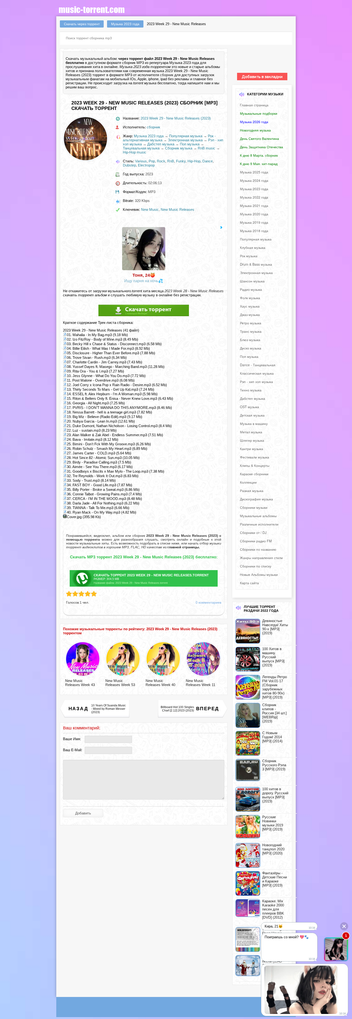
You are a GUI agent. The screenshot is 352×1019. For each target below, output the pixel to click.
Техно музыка (250, 390)
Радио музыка (251, 289)
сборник (166, 75)
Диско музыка (250, 348)
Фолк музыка (250, 297)
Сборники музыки (253, 507)
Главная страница (254, 105)
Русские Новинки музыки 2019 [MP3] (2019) (272, 823)
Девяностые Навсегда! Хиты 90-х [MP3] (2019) (275, 627)
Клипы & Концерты (254, 465)
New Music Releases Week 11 (200, 683)
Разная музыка (251, 490)
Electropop (146, 165)
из (181, 547)
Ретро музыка (250, 323)
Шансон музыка (252, 281)
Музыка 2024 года (254, 180)
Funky (181, 161)
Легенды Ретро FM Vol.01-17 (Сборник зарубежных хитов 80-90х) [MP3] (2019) (274, 687)
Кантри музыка (251, 448)
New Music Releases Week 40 (160, 683)
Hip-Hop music (134, 152)
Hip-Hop (193, 161)
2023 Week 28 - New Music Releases (194, 291)
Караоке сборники (254, 473)
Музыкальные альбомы (258, 515)
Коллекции (248, 482)
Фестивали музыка (254, 457)
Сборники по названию (258, 549)
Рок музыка (248, 255)
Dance (207, 161)
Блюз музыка (250, 339)
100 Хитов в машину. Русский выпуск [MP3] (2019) (273, 657)
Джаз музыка (250, 314)
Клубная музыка (252, 247)
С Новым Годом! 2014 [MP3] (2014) (272, 737)
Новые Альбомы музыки (259, 574)
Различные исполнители (259, 524)
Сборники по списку (255, 566)
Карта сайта (249, 582)
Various (141, 161)
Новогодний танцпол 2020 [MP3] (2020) (273, 849)
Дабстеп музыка (160, 144)
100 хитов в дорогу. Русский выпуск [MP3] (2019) (275, 795)
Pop (152, 161)
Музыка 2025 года (254, 172)
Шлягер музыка (252, 440)
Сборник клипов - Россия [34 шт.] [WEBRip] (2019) (274, 713)
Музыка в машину (254, 423)
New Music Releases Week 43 (80, 683)
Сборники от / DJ (253, 532)
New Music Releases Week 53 (120, 683)
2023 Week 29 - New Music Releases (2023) (176, 118)
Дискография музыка (256, 499)
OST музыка (249, 406)
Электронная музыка (185, 140)
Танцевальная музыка (141, 148)
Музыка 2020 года (254, 214)
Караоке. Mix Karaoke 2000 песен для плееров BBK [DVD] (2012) (273, 909)
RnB (170, 161)
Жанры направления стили (261, 557)
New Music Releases (177, 209)
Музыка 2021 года (254, 205)
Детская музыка (252, 415)
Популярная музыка (185, 136)
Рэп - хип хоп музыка (256, 381)
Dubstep (129, 165)
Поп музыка (189, 144)
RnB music (206, 148)
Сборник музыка (178, 148)
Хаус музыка (250, 306)
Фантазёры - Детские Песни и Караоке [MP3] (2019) (274, 879)
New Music (150, 209)
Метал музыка (251, 431)
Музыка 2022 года (254, 197)
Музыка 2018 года (254, 230)
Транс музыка (250, 331)
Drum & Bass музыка (256, 264)
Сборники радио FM (256, 540)
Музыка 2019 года (254, 222)
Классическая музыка (257, 373)
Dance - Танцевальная (257, 364)
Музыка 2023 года (149, 136)
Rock (161, 161)
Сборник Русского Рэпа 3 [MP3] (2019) (274, 765)
